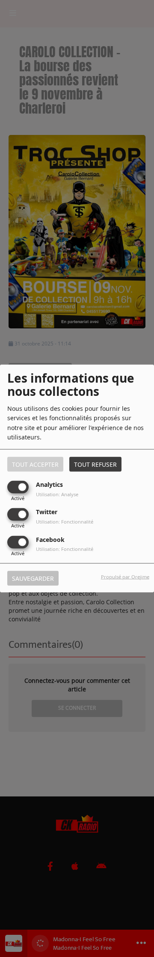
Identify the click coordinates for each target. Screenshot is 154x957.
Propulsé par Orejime (125, 576)
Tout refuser (95, 464)
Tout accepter (35, 464)
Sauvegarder (33, 578)
